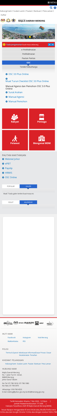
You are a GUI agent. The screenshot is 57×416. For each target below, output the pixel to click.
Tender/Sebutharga (28, 66)
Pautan (29, 11)
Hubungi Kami (6, 11)
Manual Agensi (16, 97)
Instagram (27, 337)
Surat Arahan (15, 92)
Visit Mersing (43, 337)
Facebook (11, 337)
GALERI (28, 186)
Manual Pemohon (18, 101)
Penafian (33, 355)
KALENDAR (30, 202)
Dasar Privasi (40, 352)
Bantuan (37, 11)
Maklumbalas (13, 341)
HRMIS (8, 173)
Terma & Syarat (12, 352)
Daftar (3, 15)
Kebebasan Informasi (27, 352)
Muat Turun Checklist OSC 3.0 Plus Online (27, 81)
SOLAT (10, 202)
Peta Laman (48, 11)
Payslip (8, 168)
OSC (28, 62)
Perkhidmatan (28, 54)
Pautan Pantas (28, 58)
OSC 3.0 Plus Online (19, 74)
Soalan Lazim (18, 11)
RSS (24, 341)
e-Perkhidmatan (28, 49)
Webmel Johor (12, 159)
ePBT (8, 164)
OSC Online (11, 177)
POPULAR (11, 186)
